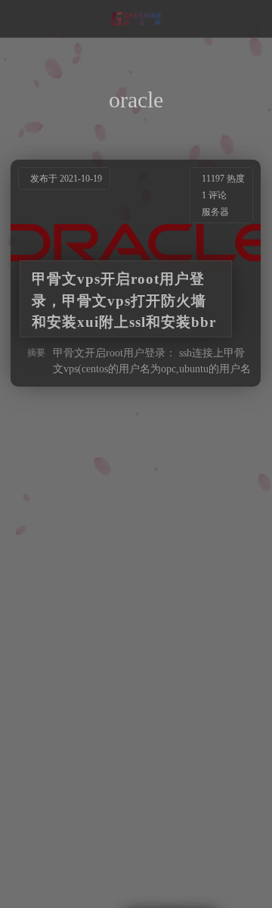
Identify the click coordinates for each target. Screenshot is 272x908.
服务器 (216, 212)
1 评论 (214, 195)
